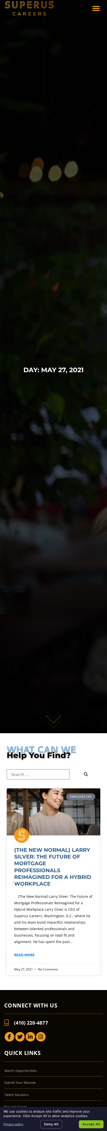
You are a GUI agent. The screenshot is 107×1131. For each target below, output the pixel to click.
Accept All (91, 1124)
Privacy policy (13, 1124)
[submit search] (86, 774)
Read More (24, 954)
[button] (96, 8)
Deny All (51, 1124)
